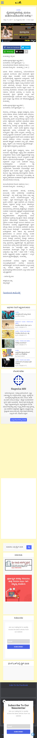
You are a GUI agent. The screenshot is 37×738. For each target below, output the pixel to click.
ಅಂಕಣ (18, 10)
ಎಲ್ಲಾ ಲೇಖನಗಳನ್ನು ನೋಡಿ (18, 420)
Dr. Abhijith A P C (22, 327)
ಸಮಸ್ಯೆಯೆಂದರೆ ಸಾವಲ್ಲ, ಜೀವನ (23, 314)
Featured (18, 322)
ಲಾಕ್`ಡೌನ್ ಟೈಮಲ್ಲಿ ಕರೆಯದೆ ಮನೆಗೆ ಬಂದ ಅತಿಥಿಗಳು (22, 353)
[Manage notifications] (32, 734)
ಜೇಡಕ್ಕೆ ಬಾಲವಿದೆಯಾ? (21, 343)
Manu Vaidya (21, 316)
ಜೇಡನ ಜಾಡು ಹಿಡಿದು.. (25, 331)
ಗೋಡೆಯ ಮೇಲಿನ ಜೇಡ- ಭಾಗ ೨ (23, 325)
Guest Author (21, 356)
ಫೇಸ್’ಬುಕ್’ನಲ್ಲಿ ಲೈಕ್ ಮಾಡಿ (18, 663)
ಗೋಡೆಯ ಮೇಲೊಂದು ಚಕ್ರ (22, 333)
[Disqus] (18, 450)
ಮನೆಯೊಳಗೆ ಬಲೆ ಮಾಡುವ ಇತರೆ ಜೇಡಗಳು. (23, 362)
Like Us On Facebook (18, 685)
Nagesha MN (20, 20)
